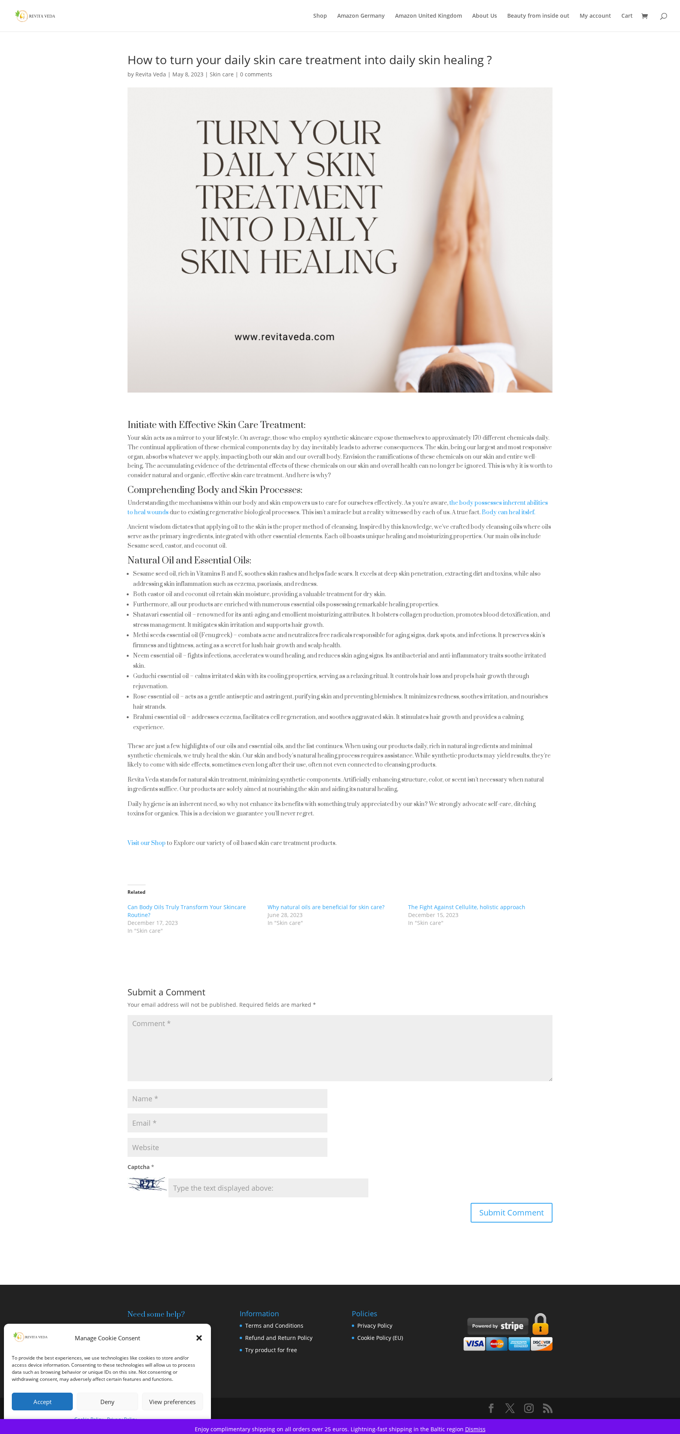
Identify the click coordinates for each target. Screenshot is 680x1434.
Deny (107, 1402)
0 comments (256, 74)
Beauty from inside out (538, 16)
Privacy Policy (374, 1325)
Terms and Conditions (274, 1325)
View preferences (172, 1402)
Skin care (222, 74)
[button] (199, 1338)
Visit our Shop (147, 843)
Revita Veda (150, 74)
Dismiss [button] (475, 1429)
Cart (627, 16)
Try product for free (271, 1350)
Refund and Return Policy (278, 1337)
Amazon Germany (361, 16)
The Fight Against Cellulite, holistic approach (466, 907)
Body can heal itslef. (509, 512)
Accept (42, 1402)
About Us (484, 16)
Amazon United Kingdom (428, 16)
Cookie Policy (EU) (380, 1337)
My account (595, 16)
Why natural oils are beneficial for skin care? (326, 907)
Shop (320, 16)
